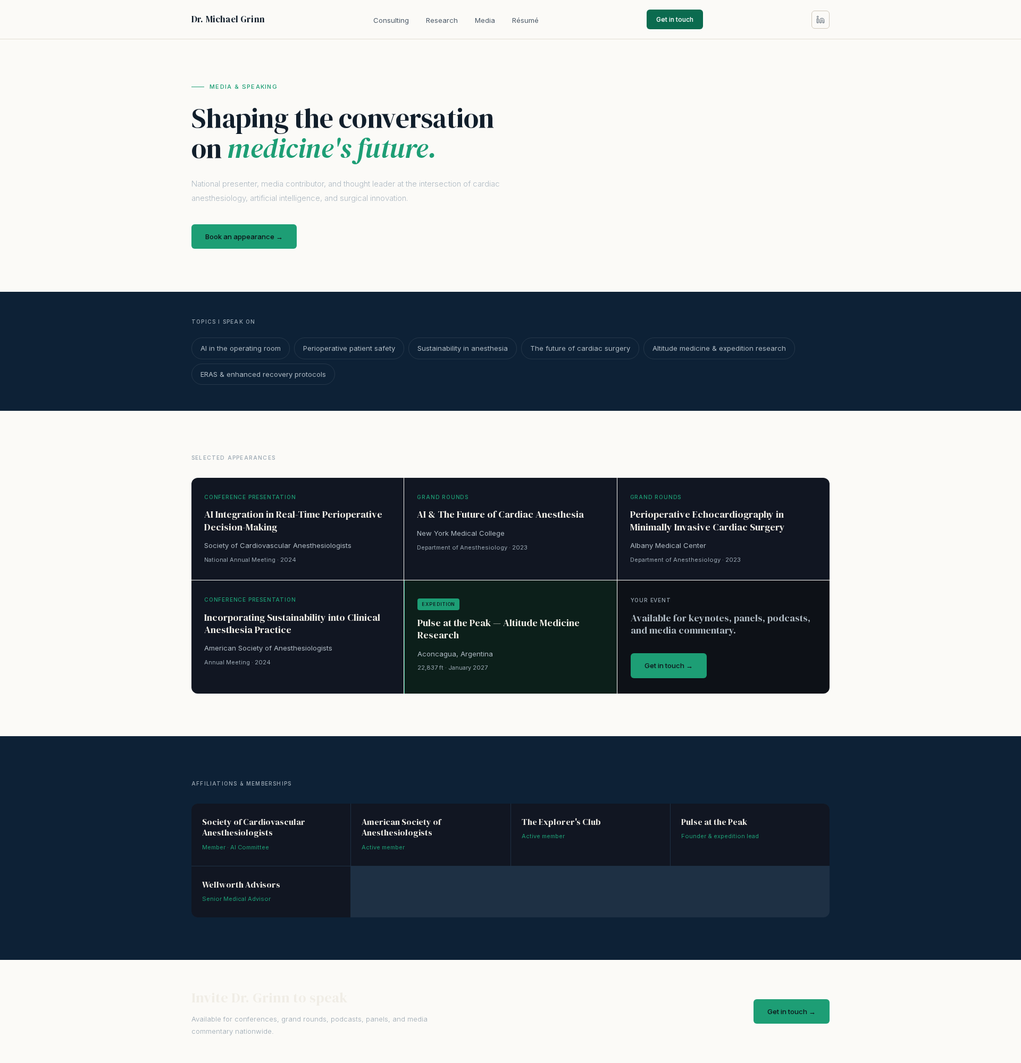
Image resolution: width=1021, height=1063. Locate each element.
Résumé (525, 20)
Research (442, 20)
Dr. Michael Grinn (228, 19)
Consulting (391, 20)
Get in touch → (669, 665)
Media (485, 20)
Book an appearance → (244, 236)
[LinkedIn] (820, 20)
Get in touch (674, 19)
